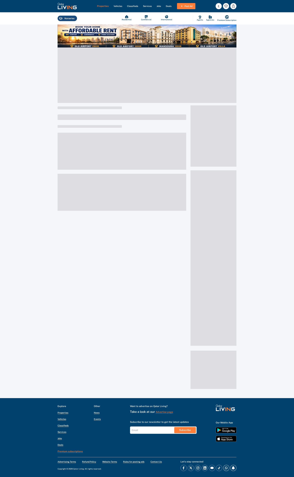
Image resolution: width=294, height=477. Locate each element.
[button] (67, 6)
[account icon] (233, 6)
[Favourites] (226, 6)
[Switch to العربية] (219, 6)
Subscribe (185, 430)
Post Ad (188, 6)
